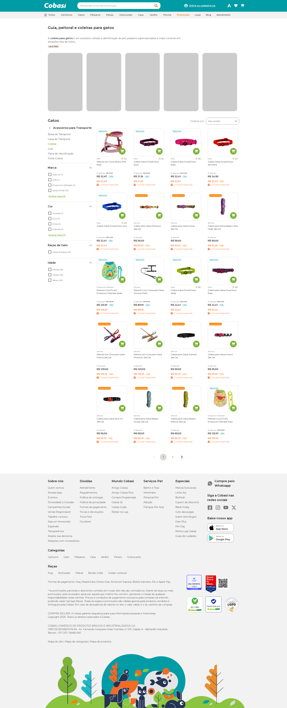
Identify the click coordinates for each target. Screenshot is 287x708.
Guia (50, 86)
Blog (208, 15)
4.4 (125, 96)
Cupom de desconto (187, 440)
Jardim (105, 494)
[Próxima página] (182, 394)
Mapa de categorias (76, 579)
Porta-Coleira (55, 96)
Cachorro (53, 494)
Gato (66, 494)
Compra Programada (124, 435)
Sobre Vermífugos (185, 454)
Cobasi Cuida (119, 444)
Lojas (198, 15)
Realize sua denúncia (60, 473)
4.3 (162, 96)
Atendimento (223, 15)
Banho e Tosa (151, 425)
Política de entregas (91, 435)
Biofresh (180, 435)
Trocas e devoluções (91, 449)
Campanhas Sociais (59, 444)
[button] (156, 5)
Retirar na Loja (120, 449)
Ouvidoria (85, 459)
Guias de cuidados (185, 473)
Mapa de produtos (100, 579)
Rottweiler (64, 510)
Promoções (183, 15)
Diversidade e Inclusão (61, 440)
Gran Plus (180, 459)
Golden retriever (117, 510)
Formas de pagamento (93, 444)
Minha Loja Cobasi (185, 469)
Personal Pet (151, 435)
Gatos (53, 58)
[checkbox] (49, 112)
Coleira (52, 81)
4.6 (199, 96)
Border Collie (95, 510)
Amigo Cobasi (120, 425)
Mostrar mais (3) (57, 134)
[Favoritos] (236, 6)
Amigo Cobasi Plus (122, 430)
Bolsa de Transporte (59, 72)
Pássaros (80, 494)
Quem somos (56, 425)
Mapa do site (55, 579)
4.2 (236, 96)
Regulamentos (88, 430)
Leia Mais (53, 46)
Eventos (52, 435)
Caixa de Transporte (59, 76)
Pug (50, 510)
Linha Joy (180, 430)
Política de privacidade (93, 440)
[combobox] (118, 5)
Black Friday (182, 444)
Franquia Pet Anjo (154, 444)
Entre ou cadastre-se (202, 5)
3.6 (199, 225)
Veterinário (150, 430)
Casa (93, 494)
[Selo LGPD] (231, 550)
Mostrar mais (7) (57, 173)
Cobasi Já (117, 440)
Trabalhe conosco (58, 454)
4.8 (236, 225)
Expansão (53, 464)
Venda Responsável (59, 449)
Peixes (118, 494)
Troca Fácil (86, 454)
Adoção (148, 440)
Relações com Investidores (63, 478)
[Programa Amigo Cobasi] (229, 6)
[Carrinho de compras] (242, 6)
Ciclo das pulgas (184, 449)
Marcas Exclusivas (185, 425)
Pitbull (79, 510)
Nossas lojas (55, 430)
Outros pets (134, 494)
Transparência (56, 469)
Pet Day (180, 464)
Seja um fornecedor (59, 459)
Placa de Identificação (61, 91)
